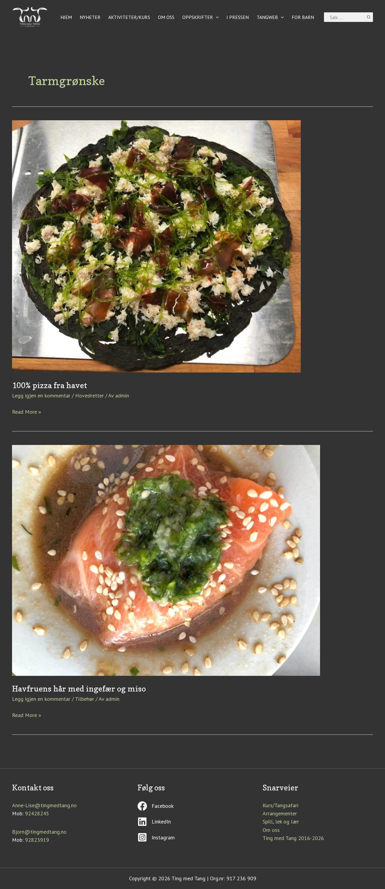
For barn (303, 17)
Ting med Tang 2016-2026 (293, 838)
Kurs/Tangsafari (280, 805)
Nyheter (90, 17)
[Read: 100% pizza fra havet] (156, 245)
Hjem (66, 17)
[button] (216, 17)
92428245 (37, 813)
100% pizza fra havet (49, 385)
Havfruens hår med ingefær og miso (79, 688)
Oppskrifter (197, 17)
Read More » (26, 411)
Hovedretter (89, 395)
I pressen (237, 17)
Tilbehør (84, 698)
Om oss (166, 17)
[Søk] (369, 17)
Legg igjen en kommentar (41, 395)
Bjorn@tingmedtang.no (39, 831)
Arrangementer (280, 813)
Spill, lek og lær (281, 821)
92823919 (37, 839)
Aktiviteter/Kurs (129, 17)
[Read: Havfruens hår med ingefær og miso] (166, 559)
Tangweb (267, 17)
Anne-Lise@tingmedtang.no (44, 805)
